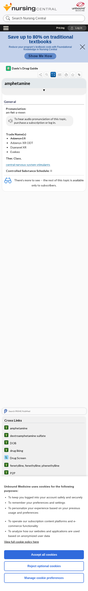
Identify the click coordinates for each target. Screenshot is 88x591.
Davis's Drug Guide (25, 68)
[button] (77, 28)
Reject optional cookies (44, 566)
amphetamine (17, 83)
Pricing (60, 28)
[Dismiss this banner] (82, 47)
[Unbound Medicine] (78, 6)
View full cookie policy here (21, 541)
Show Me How (40, 56)
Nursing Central (35, 7)
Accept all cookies (44, 554)
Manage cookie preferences (44, 578)
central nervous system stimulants (28, 164)
